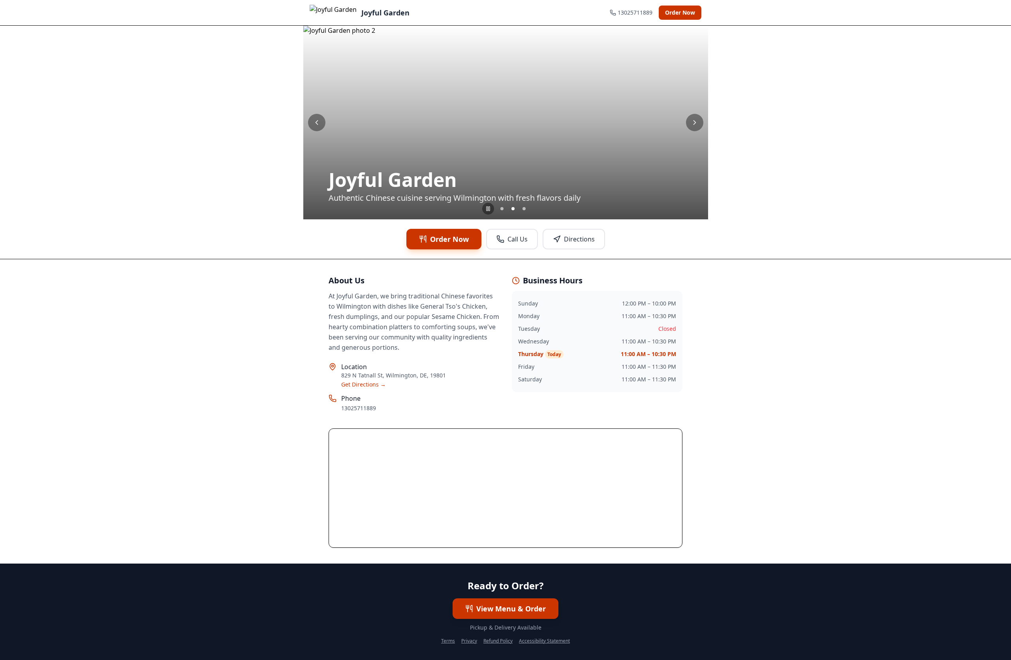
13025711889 (358, 408)
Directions (579, 239)
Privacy (469, 641)
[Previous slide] (316, 122)
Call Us (517, 239)
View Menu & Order (511, 608)
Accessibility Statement (544, 641)
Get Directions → (363, 384)
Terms (448, 641)
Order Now (680, 12)
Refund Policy (498, 641)
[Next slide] (694, 122)
